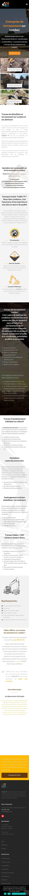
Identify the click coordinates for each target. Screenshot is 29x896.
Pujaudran (18, 706)
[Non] (27, 890)
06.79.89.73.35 (5, 809)
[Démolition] (14, 81)
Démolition (4, 880)
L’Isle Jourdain (22, 702)
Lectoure (13, 700)
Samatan (4, 706)
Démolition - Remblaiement (14, 85)
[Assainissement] (14, 97)
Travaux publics (5, 865)
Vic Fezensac (18, 704)
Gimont (13, 704)
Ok (5, 893)
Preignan (12, 710)
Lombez (18, 661)
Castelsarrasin (5, 712)
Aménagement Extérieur (7, 872)
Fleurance (3, 700)
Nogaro (25, 704)
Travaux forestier (5, 862)
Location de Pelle (5, 883)
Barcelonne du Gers (7, 708)
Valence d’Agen (11, 714)
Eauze (3, 704)
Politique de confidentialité (18, 893)
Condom (15, 702)
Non (9, 893)
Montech (18, 714)
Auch (8, 700)
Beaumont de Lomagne (16, 712)
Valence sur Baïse (22, 708)
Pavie (8, 706)
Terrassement (5, 869)
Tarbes (26, 700)
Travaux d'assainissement (14, 101)
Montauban (9, 702)
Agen (4, 702)
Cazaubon (24, 706)
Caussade (21, 710)
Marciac (15, 708)
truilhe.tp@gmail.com (6, 811)
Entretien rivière (5, 858)
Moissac (24, 712)
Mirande (8, 704)
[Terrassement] (14, 65)
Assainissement (5, 876)
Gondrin (13, 706)
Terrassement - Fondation (14, 69)
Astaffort (23, 714)
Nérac (4, 714)
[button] (27, 4)
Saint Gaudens (19, 700)
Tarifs (2, 841)
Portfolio (3, 848)
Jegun (17, 710)
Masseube (7, 710)
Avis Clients (4, 845)
